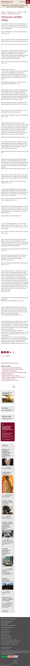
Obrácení (20, 12)
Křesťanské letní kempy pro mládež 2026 (7, 393)
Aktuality (5, 445)
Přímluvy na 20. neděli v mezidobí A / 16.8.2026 (7, 599)
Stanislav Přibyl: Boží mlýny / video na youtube (7, 502)
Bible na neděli (6, 416)
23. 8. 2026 (9, 418)
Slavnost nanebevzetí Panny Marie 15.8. (7, 579)
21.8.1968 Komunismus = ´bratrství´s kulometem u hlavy (6, 552)
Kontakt (15, 660)
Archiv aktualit (5, 611)
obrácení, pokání (15, 377)
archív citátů (21, 7)
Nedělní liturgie (8, 439)
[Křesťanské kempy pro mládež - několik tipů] (7, 398)
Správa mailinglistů (8, 410)
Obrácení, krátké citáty (13, 13)
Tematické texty (11, 12)
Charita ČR (11, 651)
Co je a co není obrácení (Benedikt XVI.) (11, 367)
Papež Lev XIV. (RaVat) (22, 651)
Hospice (15, 651)
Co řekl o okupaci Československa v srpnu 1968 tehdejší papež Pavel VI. (7, 525)
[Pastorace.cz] (7, 2)
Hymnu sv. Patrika (8, 647)
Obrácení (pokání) (6, 380)
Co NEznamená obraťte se (8, 369)
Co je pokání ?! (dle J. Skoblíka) (9, 370)
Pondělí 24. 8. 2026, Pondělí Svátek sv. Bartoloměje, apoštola (7, 428)
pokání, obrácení (11, 378)
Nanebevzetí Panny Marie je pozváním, (15, 5)
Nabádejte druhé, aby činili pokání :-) (11, 375)
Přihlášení (5, 408)
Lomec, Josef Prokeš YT (7, 652)
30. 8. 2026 (4, 418)
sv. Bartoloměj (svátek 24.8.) (6, 473)
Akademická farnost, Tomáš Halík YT (20, 652)
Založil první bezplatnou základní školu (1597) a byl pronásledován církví (6, 453)
